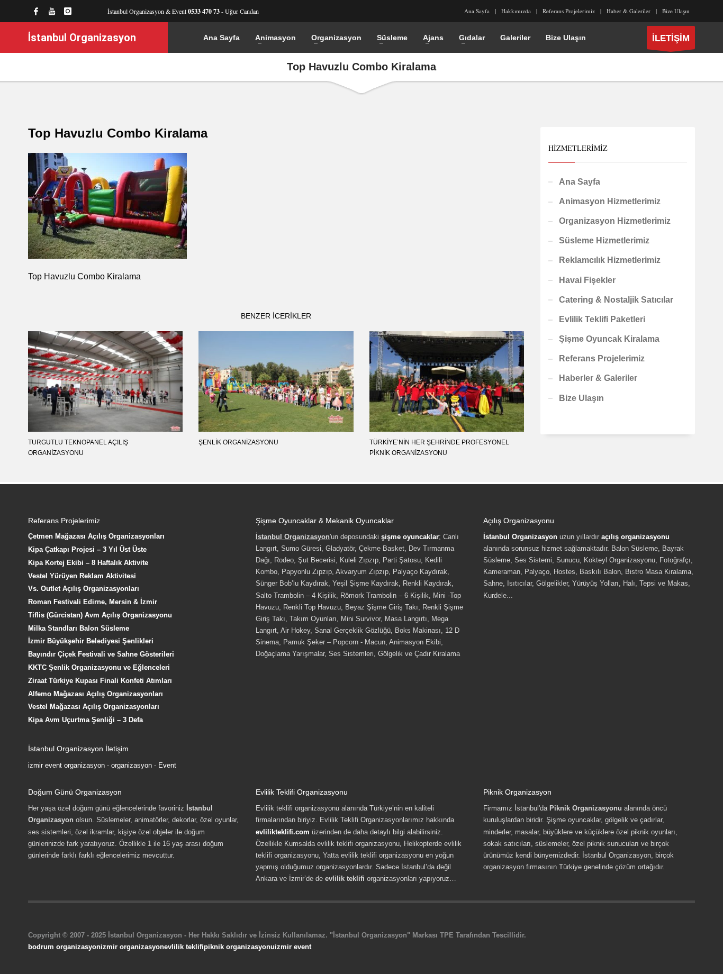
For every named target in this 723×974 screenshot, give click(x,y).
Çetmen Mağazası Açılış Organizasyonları (96, 536)
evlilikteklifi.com (283, 832)
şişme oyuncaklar (410, 537)
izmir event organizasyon (66, 765)
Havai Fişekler (587, 280)
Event (167, 765)
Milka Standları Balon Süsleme (78, 628)
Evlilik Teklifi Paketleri (602, 319)
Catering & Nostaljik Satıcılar (616, 299)
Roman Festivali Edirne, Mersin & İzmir (92, 602)
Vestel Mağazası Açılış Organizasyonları (93, 707)
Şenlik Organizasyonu (238, 442)
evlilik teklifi (184, 947)
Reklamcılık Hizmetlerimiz (610, 260)
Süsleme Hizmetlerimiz (604, 240)
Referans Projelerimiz (569, 11)
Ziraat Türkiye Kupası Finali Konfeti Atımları (100, 681)
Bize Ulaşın (676, 11)
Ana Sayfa (477, 11)
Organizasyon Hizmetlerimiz (615, 220)
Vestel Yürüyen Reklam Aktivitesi (82, 576)
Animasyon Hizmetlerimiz (610, 201)
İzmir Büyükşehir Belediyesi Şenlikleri (90, 641)
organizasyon (131, 765)
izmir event (293, 947)
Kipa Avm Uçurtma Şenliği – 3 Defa (85, 720)
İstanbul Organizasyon (520, 537)
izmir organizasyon (132, 947)
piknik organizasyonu (239, 947)
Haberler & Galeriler (598, 378)
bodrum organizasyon (64, 947)
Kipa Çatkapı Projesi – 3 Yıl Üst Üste (87, 549)
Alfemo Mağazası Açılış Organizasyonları (95, 694)
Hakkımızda (516, 11)
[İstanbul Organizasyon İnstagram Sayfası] (68, 11)
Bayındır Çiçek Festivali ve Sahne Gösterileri (101, 654)
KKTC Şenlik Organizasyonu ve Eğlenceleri (99, 667)
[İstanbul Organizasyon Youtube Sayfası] (52, 11)
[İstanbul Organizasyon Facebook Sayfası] (36, 11)
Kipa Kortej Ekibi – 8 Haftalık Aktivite (88, 563)
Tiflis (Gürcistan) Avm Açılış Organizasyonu (100, 615)
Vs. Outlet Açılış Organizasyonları (83, 589)
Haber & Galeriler (628, 11)
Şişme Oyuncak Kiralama (609, 338)
